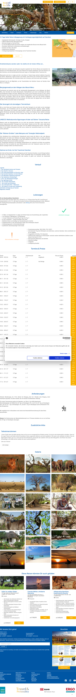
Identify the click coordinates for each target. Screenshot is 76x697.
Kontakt (2, 675)
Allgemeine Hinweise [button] (5, 189)
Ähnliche (46, 32)
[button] (68, 2)
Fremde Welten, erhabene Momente (36, 592)
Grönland (33, 678)
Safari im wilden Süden (9, 591)
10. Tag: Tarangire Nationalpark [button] (7, 181)
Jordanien (33, 680)
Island (33, 676)
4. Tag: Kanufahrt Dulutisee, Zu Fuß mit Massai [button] (11, 174)
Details (19, 623)
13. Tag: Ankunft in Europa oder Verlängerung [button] (11, 186)
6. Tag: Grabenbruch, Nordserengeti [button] (8, 177)
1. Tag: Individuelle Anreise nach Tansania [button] (10, 169)
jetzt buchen (70, 32)
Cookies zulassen (59, 358)
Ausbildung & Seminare (59, 1)
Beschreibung (4, 32)
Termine (25, 32)
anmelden (3, 646)
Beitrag (28, 202)
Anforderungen (33, 32)
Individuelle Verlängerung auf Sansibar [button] (9, 188)
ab (7, 623)
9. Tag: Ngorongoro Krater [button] (6, 180)
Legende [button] (2, 168)
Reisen (1, 672)
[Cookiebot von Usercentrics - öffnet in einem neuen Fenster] (63, 338)
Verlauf (11, 32)
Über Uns (2, 678)
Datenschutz (19, 675)
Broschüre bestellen (21, 672)
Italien (33, 672)
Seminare (49, 675)
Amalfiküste (34, 675)
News (1, 676)
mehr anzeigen (5, 445)
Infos (40, 32)
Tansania (49, 674)
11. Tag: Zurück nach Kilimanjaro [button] (8, 183)
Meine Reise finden (48, 1)
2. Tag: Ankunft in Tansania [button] (6, 171)
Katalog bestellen (64, 667)
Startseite (2, 679)
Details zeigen (63, 353)
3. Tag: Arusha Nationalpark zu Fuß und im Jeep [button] (11, 172)
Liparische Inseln (35, 674)
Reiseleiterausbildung (52, 676)
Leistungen (18, 32)
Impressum (18, 674)
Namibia (49, 672)
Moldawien (34, 679)
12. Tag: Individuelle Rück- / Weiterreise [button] (9, 184)
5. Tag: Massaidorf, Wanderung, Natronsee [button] (10, 175)
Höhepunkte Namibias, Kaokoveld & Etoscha (61, 592)
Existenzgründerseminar (53, 678)
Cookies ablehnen (37, 358)
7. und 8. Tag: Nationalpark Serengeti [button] (9, 178)
